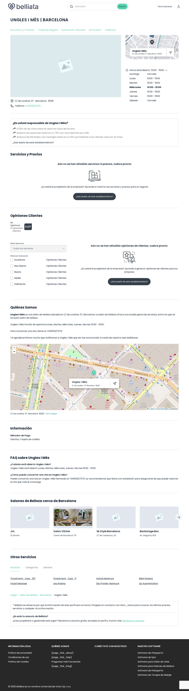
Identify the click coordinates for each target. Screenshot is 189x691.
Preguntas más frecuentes (65, 661)
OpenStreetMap (163, 409)
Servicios (15, 567)
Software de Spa (147, 657)
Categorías (31, 567)
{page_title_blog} (61, 666)
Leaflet (151, 409)
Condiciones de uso (18, 657)
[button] (93, 372)
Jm (12, 531)
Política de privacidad (20, 652)
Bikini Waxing (146, 578)
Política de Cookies (18, 661)
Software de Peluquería (150, 652)
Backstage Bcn (149, 531)
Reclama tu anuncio (133, 620)
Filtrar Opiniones (17, 243)
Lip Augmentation (148, 583)
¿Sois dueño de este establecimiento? (33, 142)
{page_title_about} (62, 652)
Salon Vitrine (62, 531)
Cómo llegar (51, 413)
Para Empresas (165, 6)
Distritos (47, 567)
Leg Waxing (59, 583)
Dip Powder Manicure (107, 583)
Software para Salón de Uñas (153, 661)
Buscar (122, 6)
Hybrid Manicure (105, 578)
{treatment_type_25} (22, 578)
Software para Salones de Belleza (156, 666)
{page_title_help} (61, 657)
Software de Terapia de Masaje (154, 675)
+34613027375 (33, 105)
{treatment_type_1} (64, 578)
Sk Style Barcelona (108, 531)
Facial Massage (18, 583)
